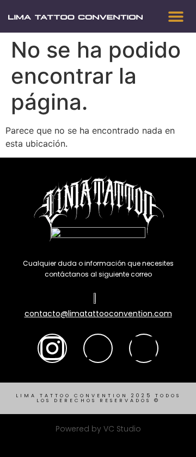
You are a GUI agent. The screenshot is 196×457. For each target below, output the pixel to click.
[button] (175, 16)
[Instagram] (52, 348)
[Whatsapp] (98, 348)
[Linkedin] (143, 348)
